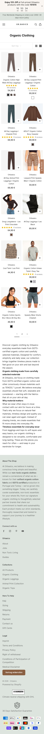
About (5, 543)
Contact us (7, 623)
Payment (6, 619)
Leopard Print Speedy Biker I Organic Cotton (33, 179)
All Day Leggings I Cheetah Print (11, 132)
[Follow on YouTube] (23, 531)
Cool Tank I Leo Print (11, 268)
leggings (12, 430)
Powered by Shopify (11, 684)
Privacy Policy (9, 650)
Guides (5, 557)
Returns (5, 614)
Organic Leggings (10, 579)
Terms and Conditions (12, 645)
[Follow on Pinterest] (16, 531)
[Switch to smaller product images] (40, 46)
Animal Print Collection (13, 583)
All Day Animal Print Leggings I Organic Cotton (11, 181)
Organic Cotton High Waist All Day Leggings (11, 81)
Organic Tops (8, 588)
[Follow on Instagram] (10, 531)
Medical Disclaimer (11, 667)
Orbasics (11, 76)
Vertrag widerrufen (13, 672)
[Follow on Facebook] (3, 531)
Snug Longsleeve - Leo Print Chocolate (11, 222)
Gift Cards (7, 628)
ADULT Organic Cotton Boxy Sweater (33, 132)
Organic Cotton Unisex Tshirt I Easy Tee (33, 269)
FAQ (4, 601)
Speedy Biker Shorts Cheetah (33, 316)
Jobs (4, 548)
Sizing (5, 605)
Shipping (6, 610)
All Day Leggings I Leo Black (33, 222)
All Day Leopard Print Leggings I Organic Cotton (32, 83)
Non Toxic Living (10, 552)
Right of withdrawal (11, 654)
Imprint (5, 641)
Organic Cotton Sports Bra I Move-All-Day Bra (11, 316)
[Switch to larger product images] (36, 46)
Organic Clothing (10, 574)
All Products (8, 570)
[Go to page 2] (27, 334)
